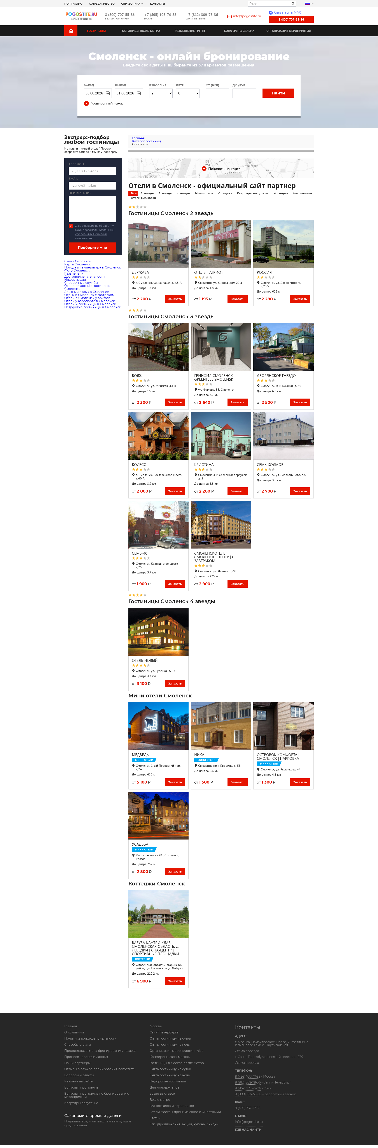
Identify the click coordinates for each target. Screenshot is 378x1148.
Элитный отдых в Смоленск (86, 292)
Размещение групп (190, 31)
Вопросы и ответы (79, 1075)
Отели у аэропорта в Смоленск (89, 301)
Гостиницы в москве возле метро (177, 1063)
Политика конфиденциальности (90, 1038)
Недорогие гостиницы (168, 1081)
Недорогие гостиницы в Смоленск (92, 307)
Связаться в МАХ (285, 12)
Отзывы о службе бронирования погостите (99, 1069)
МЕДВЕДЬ (140, 754)
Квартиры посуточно (253, 193)
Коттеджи (225, 193)
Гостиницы (96, 31)
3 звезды (165, 193)
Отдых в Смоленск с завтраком (89, 295)
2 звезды (147, 193)
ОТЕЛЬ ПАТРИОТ (208, 272)
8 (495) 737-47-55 (247, 1076)
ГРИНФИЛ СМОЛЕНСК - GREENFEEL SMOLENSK (214, 377)
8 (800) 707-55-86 (120, 14)
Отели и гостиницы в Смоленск (90, 304)
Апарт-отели (302, 193)
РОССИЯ (264, 272)
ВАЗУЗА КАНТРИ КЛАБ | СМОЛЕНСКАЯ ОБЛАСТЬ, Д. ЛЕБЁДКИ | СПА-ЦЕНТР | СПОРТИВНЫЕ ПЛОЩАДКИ (156, 948)
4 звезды (184, 193)
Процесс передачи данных (86, 1057)
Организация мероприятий (288, 31)
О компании (74, 1032)
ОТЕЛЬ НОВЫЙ (145, 660)
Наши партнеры (77, 1063)
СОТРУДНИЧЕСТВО (102, 3)
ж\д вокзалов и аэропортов (172, 1106)
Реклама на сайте (78, 1081)
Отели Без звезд (143, 198)
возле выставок (162, 1094)
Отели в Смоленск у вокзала (87, 298)
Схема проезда (247, 1051)
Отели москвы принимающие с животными (185, 1112)
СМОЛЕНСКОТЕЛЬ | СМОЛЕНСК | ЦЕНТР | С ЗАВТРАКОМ (214, 557)
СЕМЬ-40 (139, 553)
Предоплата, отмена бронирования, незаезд (100, 1051)
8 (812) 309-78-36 (248, 1082)
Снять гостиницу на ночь (170, 1045)
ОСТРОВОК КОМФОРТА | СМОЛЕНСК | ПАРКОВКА (278, 756)
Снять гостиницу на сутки (170, 1038)
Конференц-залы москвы (170, 1057)
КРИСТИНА (204, 464)
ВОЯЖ (137, 375)
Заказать (175, 299)
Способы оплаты (77, 1045)
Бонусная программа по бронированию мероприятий (96, 1095)
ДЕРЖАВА (140, 272)
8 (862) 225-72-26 (248, 1088)
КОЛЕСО (139, 464)
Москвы (156, 1026)
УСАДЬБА (140, 844)
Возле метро (160, 1100)
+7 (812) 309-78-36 (202, 14)
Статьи (155, 1118)
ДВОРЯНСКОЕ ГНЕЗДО (276, 375)
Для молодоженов (164, 1087)
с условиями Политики (91, 234)
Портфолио (73, 3)
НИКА (199, 754)
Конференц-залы (237, 31)
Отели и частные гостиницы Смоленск (87, 287)
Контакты (157, 3)
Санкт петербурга (164, 1032)
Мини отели (204, 193)
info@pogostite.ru (247, 16)
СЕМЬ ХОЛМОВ (270, 464)
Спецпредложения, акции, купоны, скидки (184, 1124)
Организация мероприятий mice (176, 1051)
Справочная (130, 3)
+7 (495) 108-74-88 (160, 14)
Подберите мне (92, 248)
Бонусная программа (81, 1087)
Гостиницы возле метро (140, 31)
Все (133, 193)
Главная (70, 1026)
